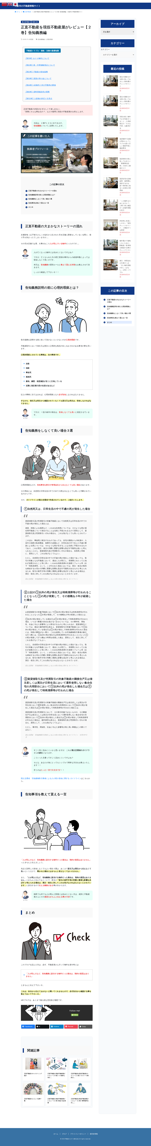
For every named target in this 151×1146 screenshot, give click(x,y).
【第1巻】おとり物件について (37, 58)
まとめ (30, 207)
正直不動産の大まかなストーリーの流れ (42, 191)
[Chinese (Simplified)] (4, 4)
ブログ (64, 1134)
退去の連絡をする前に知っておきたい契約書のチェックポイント (125, 81)
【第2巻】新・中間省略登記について (40, 65)
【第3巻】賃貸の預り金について (38, 78)
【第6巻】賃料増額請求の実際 (37, 92)
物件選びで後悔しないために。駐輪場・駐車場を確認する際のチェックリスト (125, 245)
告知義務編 (41, 39)
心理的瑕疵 (49, 39)
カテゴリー (105, 49)
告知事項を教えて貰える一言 (38, 203)
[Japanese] (15, 4)
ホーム (56, 1134)
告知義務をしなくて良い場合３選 (40, 199)
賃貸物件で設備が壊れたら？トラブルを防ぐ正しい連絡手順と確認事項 (125, 143)
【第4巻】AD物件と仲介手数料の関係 (40, 85)
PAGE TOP (145, 1110)
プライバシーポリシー (78, 1134)
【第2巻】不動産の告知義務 (36, 72)
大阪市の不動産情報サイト (27, 6)
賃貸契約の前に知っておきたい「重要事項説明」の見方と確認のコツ (125, 163)
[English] (10, 4)
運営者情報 (94, 1134)
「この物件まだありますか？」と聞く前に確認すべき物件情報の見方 (125, 205)
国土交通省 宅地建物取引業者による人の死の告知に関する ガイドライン (51, 579)
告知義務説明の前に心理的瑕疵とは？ (41, 195)
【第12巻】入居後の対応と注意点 (38, 98)
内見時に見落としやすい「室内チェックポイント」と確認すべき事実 (125, 225)
